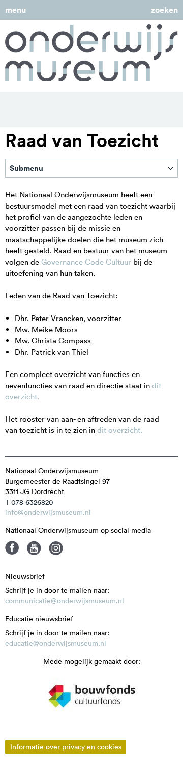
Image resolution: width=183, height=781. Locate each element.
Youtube (34, 548)
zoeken (164, 10)
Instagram (56, 548)
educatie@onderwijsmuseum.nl (55, 643)
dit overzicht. (119, 430)
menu (15, 10)
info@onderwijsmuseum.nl (48, 512)
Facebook (12, 548)
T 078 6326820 (29, 502)
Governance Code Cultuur (86, 262)
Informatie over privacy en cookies (65, 746)
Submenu (26, 168)
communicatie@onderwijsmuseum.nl (64, 600)
